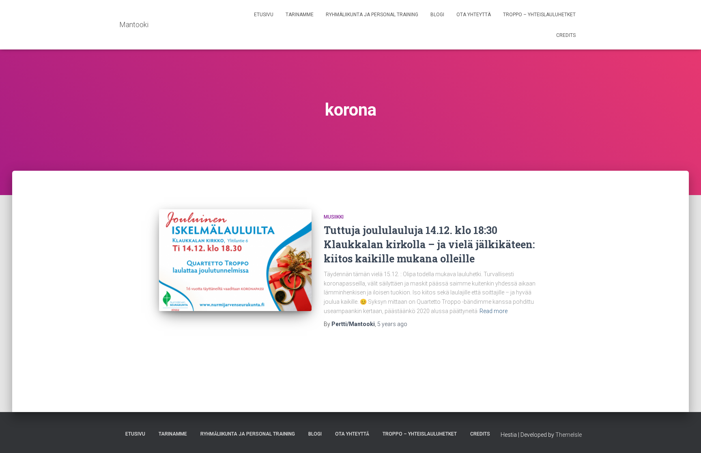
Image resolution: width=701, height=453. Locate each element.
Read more (493, 311)
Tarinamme (300, 14)
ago (392, 324)
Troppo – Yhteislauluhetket (539, 14)
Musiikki (334, 217)
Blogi (437, 14)
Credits (566, 35)
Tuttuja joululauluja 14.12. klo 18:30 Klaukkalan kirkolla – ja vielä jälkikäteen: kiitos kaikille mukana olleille (429, 244)
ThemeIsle (568, 435)
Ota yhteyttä (473, 14)
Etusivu (263, 14)
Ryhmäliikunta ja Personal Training (372, 14)
